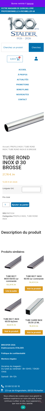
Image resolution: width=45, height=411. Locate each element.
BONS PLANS (22, 89)
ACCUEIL (22, 70)
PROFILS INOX (16, 147)
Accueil (5, 147)
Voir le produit (34, 288)
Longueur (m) (8, 188)
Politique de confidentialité (13, 353)
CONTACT (22, 99)
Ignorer (30, 3)
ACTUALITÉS (22, 80)
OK (23, 407)
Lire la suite (11, 291)
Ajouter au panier (20, 204)
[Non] (41, 402)
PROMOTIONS (22, 84)
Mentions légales (8, 359)
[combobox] (14, 47)
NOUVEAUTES (22, 94)
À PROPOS (22, 75)
